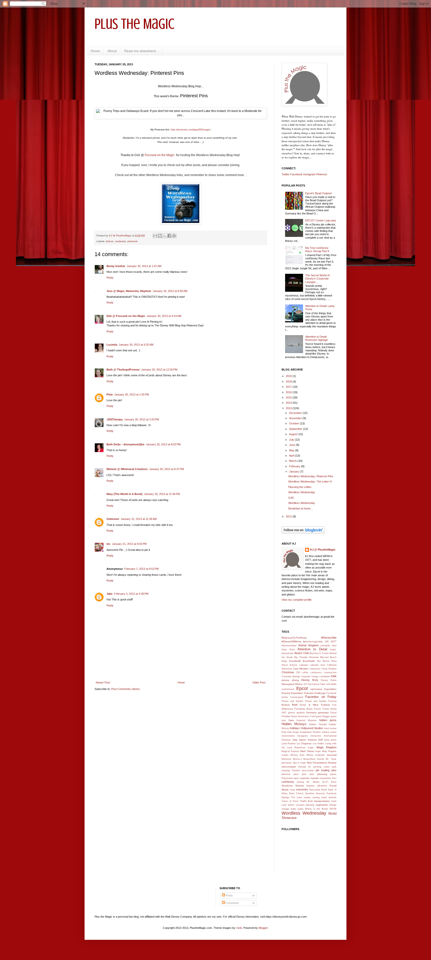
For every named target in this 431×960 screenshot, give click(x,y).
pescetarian (308, 770)
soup (292, 789)
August (293, 434)
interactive (316, 736)
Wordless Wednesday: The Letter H (310, 481)
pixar (296, 774)
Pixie (110, 394)
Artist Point (288, 649)
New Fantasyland (317, 762)
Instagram (309, 174)
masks (285, 755)
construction (330, 672)
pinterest (132, 241)
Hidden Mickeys (294, 724)
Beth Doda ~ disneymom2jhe (125, 444)
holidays (295, 728)
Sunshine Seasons (315, 793)
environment (288, 689)
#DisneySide (328, 637)
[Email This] (155, 235)
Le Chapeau (304, 743)
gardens (301, 712)
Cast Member (301, 668)
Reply (110, 277)
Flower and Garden (292, 701)
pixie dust (308, 774)
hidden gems (327, 720)
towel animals (328, 797)
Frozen (317, 709)
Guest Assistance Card (303, 716)
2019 (289, 376)
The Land (296, 797)
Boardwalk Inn (312, 661)
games (291, 712)
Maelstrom (300, 747)
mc (108, 543)
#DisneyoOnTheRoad (294, 637)
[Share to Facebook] (169, 235)
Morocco (297, 759)
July (292, 439)
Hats (291, 720)
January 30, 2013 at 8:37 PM (166, 469)
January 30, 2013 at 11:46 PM (162, 493)
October (294, 423)
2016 (289, 392)
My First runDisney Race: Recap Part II (317, 249)
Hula (284, 732)
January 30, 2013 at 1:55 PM (131, 394)
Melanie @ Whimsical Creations (127, 469)
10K (327, 641)
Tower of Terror (290, 801)
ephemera (316, 689)
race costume (302, 778)
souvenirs (302, 789)
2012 (289, 516)
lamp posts (330, 740)
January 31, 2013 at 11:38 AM (139, 518)
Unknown (113, 518)
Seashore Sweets (293, 785)
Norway (332, 762)
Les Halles (318, 743)
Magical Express (290, 751)
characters (315, 669)
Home (95, 51)
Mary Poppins (329, 751)
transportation (322, 801)
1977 (333, 641)
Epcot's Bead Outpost (318, 193)
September (296, 428)
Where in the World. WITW (320, 809)
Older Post (258, 682)
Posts (229, 895)
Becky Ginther (116, 266)
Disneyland (288, 684)
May (292, 450)
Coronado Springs (291, 676)
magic (311, 747)
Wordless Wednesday (301, 492)
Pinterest (321, 174)
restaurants (325, 778)
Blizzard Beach (328, 657)
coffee (305, 672)
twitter (291, 805)
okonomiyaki (289, 766)
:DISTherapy (115, 419)
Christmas (288, 672)
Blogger (263, 927)
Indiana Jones (329, 732)
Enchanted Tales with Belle (322, 684)
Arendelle (325, 645)
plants (333, 774)
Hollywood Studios (312, 728)
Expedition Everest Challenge (308, 693)
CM (298, 672)
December (296, 412)
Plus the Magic (134, 23)
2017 (289, 386)
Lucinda (112, 344)
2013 (289, 408)
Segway (310, 785)
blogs (284, 661)
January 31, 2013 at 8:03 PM (129, 543)
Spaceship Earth (318, 789)
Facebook (296, 174)
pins (333, 770)
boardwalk (295, 661)
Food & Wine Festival (315, 704)
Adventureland (289, 645)
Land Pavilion (289, 743)
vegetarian (322, 804)
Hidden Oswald (317, 724)
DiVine (299, 684)
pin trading (322, 770)
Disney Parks (328, 680)
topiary (307, 797)
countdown (324, 676)
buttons (293, 665)
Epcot (302, 688)
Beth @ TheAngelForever (123, 369)
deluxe (109, 241)
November (296, 418)
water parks (297, 809)
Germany (311, 712)
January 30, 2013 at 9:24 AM (164, 315)
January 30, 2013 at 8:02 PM (163, 444)
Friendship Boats (303, 709)
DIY (306, 684)
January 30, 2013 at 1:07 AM (144, 266)
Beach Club (302, 653)
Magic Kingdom (326, 747)
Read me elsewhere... (141, 51)
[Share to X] (164, 235)
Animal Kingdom (308, 645)
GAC (291, 497)
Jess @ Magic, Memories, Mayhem (129, 290)
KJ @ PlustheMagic (322, 549)
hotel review (330, 728)
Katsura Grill (315, 739)
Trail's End (306, 801)
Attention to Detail (312, 649)
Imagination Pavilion (310, 732)
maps (318, 751)
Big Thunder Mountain (306, 657)
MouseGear (309, 759)
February (295, 466)
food (294, 704)
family (285, 697)
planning (322, 774)
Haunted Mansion (307, 720)
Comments (232, 902)
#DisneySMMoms (291, 641)
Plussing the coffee (299, 486)
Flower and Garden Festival (321, 701)
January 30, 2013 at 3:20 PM (141, 419)
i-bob (239, 927)
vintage (285, 809)
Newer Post (103, 682)
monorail (331, 755)
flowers (286, 704)
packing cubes (321, 767)
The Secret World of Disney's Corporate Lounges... (317, 278)
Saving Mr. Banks (308, 782)
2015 (289, 397)
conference (316, 672)
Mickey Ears (298, 755)
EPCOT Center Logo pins (320, 220)
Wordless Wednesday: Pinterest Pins (310, 476)
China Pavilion (329, 669)
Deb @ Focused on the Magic (126, 315)
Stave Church (296, 793)
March (293, 460)
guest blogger (323, 716)
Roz (334, 778)
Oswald (302, 767)
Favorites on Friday (320, 697)
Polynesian (287, 778)
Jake (109, 593)
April (292, 455)
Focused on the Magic (160, 155)
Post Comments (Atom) (125, 688)
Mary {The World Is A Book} (124, 493)
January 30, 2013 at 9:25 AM (136, 344)
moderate (120, 241)
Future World (329, 709)
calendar (303, 665)
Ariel (334, 645)
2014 (289, 402)
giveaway (323, 712)
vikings (332, 805)
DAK (333, 676)
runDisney (288, 781)
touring (316, 797)
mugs (303, 763)
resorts (315, 778)
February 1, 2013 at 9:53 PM (141, 568)
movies (320, 759)
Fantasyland (296, 697)
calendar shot (317, 665)
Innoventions (288, 736)
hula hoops (293, 732)
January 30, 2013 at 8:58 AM (170, 290)
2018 (289, 381)
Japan (302, 739)
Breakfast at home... (300, 508)
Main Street (307, 751)
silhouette (322, 785)
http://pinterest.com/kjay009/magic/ (191, 129)
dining (295, 680)
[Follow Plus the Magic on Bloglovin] (303, 532)
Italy (295, 739)
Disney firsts (309, 679)
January (294, 471)
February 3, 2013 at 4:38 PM (131, 593)
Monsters (286, 759)
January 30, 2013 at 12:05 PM (159, 369)
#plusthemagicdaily (313, 641)
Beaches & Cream (319, 653)
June (292, 444)
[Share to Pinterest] (174, 235)
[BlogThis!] (159, 235)
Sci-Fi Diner (329, 782)
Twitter (286, 174)
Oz (309, 767)
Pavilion (296, 770)
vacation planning (305, 805)
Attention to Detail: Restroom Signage (316, 338)
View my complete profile (297, 599)
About (112, 51)
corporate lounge (309, 676)
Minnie (310, 755)
